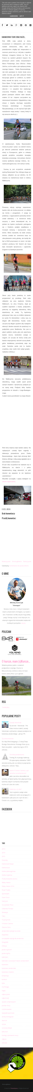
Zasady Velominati (15, 723)
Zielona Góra (6, 927)
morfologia (5, 987)
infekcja (4, 946)
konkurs (4, 979)
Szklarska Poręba (7, 909)
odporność (5, 998)
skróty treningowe (7, 1017)
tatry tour (5, 1032)
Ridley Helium (6, 883)
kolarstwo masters (8, 972)
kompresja (5, 976)
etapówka (5, 935)
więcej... (23, 623)
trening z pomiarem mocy (10, 1035)
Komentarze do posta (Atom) (19, 566)
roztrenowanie (6, 1009)
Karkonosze (6, 868)
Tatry (3, 916)
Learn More (14, 16)
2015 (3, 856)
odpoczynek (6, 994)
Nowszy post (6, 561)
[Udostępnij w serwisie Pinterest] (10, 509)
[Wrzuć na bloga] (4, 509)
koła (3, 983)
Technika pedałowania (16, 755)
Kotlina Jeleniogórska (8, 871)
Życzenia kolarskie (8, 739)
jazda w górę (6, 953)
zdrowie (4, 1043)
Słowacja (5, 912)
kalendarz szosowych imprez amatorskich (15, 961)
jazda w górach (7, 950)
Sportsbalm (5, 894)
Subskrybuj (5, 707)
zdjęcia (4, 1039)
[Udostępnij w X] (6, 509)
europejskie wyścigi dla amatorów (13, 938)
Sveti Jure (5, 901)
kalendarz (5, 957)
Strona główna (17, 561)
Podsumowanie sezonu (9, 879)
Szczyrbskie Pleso (7, 905)
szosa (4, 1024)
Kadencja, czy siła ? (15, 789)
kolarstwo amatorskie (9, 968)
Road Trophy (6, 890)
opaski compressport (9, 1002)
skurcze (4, 1020)
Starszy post (27, 561)
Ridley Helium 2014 (8, 886)
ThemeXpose (14, 1088)
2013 (3, 849)
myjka (3, 991)
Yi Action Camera (7, 924)
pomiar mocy (6, 1006)
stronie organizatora (8, 481)
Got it (22, 16)
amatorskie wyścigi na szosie (11, 931)
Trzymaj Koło (6, 920)
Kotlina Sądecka (7, 875)
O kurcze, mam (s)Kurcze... (16, 661)
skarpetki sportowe (8, 1013)
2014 (3, 853)
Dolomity (5, 860)
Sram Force (5, 897)
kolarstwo (5, 965)
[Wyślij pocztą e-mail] (3, 509)
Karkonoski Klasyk (7, 864)
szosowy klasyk (7, 1028)
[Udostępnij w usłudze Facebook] (8, 509)
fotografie (5, 942)
